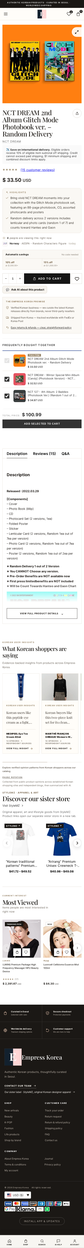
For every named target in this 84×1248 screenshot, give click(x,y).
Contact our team (17, 1085)
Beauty (8, 1116)
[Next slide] (77, 843)
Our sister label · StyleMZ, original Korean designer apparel (38, 1092)
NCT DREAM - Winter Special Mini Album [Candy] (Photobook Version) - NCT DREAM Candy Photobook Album (53, 376)
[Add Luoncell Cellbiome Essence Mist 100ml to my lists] (67, 952)
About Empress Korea (16, 1158)
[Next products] (77, 948)
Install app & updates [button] (42, 1221)
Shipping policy (53, 1128)
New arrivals (11, 1110)
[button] (17, 952)
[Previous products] (6, 948)
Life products (11, 1134)
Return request (53, 1116)
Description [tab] (17, 453)
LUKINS (6, 961)
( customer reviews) (38, 170)
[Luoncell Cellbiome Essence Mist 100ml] (62, 939)
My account (11, 1170)
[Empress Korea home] (42, 14)
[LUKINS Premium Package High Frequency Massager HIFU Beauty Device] (21, 939)
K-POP (8, 1122)
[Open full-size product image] (77, 32)
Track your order (54, 1110)
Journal (48, 1158)
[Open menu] (5, 14)
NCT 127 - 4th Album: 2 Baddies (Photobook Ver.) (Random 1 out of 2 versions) (51, 393)
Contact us (51, 1140)
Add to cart (50, 278)
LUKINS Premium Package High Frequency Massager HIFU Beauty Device (21, 968)
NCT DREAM (11, 141)
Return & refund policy (57, 1122)
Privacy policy (52, 1164)
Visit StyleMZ (13, 805)
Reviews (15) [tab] (44, 453)
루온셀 (46, 961)
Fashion (8, 1128)
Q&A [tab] (66, 453)
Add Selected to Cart (42, 423)
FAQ (47, 1134)
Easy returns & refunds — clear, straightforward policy (41, 327)
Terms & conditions (15, 1164)
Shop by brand (12, 1140)
